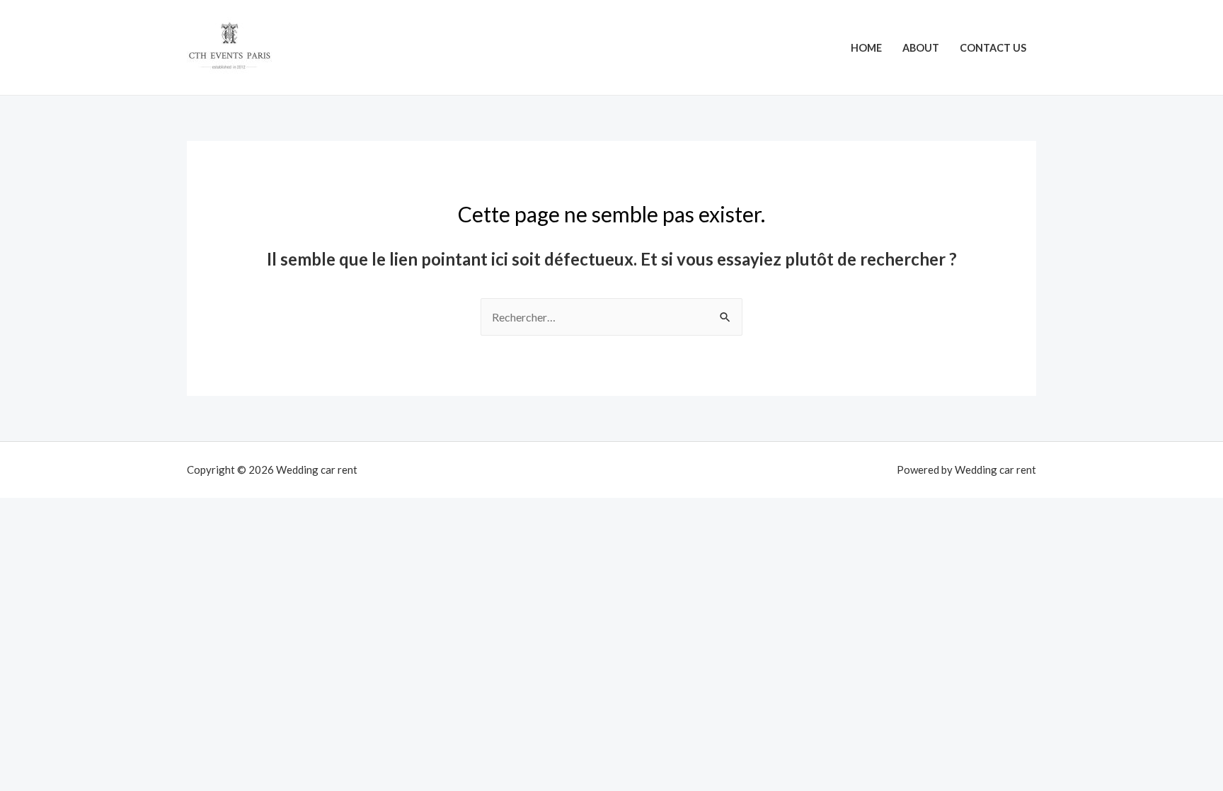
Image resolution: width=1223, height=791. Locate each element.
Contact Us (993, 48)
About (920, 48)
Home (866, 48)
